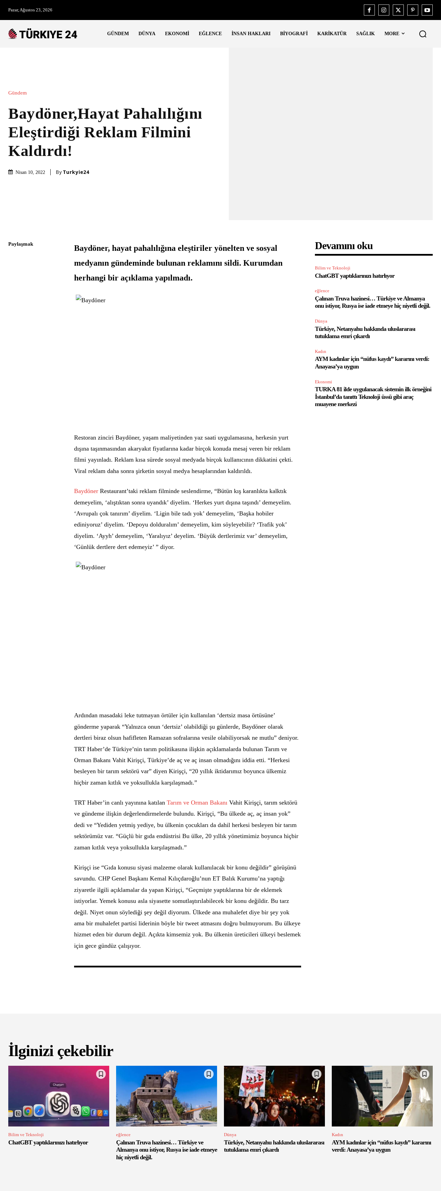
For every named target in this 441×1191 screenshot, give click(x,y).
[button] (423, 34)
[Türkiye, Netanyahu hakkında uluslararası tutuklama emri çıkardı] (274, 1096)
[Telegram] (15, 342)
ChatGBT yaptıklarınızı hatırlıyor (354, 275)
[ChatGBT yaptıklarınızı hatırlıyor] (58, 1096)
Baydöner (86, 491)
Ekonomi (323, 381)
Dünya (321, 321)
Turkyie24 (76, 172)
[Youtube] (427, 10)
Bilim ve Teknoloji (332, 267)
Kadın (320, 351)
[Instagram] (383, 10)
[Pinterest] (412, 10)
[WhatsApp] (15, 309)
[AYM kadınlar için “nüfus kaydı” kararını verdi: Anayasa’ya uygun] (382, 1096)
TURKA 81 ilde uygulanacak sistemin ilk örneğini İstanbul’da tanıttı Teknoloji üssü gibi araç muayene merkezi (373, 396)
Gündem (17, 93)
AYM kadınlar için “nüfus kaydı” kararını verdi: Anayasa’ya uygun (381, 1146)
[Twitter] (398, 10)
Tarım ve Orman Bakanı (197, 802)
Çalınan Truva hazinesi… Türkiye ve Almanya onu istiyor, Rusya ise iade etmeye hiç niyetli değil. (372, 302)
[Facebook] (369, 10)
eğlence (322, 290)
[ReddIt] (15, 326)
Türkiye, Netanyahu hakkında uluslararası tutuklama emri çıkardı (365, 332)
